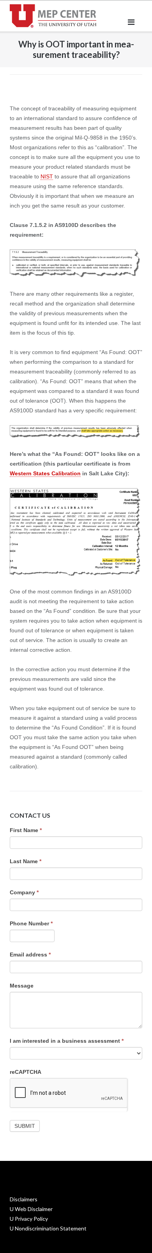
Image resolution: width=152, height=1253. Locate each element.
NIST (47, 176)
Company (24, 892)
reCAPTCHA (25, 1072)
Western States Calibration (45, 473)
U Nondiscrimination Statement (48, 1228)
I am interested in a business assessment (67, 1041)
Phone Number (31, 923)
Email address (30, 954)
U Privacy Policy (29, 1218)
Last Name (25, 861)
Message (22, 986)
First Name (26, 830)
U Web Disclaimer (31, 1209)
